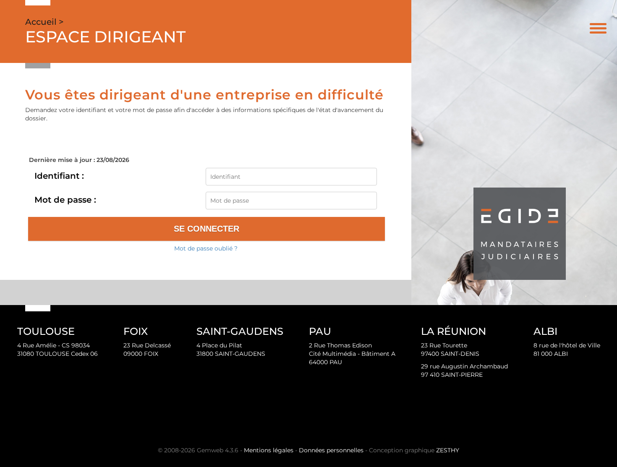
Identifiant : (59, 176)
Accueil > (44, 22)
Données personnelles (331, 450)
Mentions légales (268, 450)
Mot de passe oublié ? (206, 248)
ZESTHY (447, 450)
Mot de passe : (65, 200)
